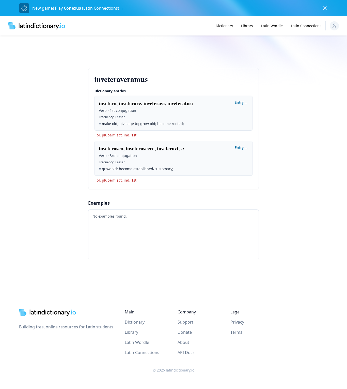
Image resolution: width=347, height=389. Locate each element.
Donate (185, 332)
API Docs (186, 352)
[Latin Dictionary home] (36, 25)
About (183, 342)
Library (247, 25)
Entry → (241, 102)
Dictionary (224, 25)
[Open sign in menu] (334, 25)
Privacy (237, 322)
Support (185, 322)
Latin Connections (306, 25)
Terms (236, 332)
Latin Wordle (272, 25)
